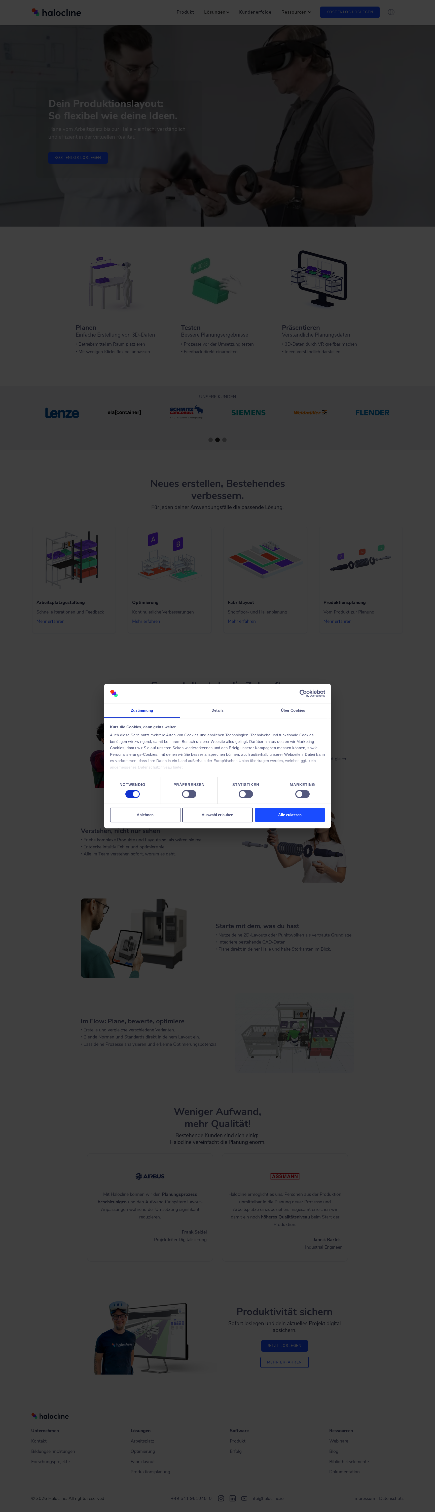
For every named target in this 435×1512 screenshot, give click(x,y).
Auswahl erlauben (217, 815)
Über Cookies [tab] (293, 710)
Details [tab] (217, 710)
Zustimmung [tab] (142, 710)
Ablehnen (145, 815)
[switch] (189, 794)
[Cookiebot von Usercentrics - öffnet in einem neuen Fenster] (303, 693)
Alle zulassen (290, 815)
